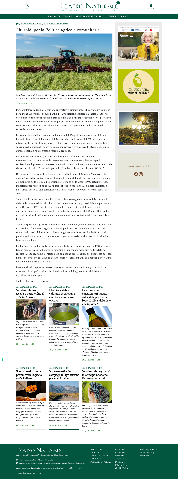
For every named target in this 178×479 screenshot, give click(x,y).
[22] (89, 6)
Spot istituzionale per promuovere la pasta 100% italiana (29, 374)
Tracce (67, 16)
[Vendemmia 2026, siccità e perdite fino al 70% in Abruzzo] (31, 309)
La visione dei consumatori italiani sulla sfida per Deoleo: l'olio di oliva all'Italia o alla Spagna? (96, 297)
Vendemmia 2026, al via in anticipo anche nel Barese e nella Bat (97, 374)
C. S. (33, 103)
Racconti (54, 16)
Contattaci (120, 452)
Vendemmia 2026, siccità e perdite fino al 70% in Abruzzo (30, 293)
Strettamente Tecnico (90, 16)
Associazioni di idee (56, 23)
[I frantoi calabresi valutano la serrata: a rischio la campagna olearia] (64, 314)
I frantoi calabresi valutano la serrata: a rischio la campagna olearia (62, 295)
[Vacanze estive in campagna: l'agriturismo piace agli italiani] (64, 391)
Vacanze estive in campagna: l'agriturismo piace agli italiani (64, 374)
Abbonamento (122, 458)
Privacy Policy (121, 465)
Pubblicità (120, 455)
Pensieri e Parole (118, 16)
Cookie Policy (121, 468)
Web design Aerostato (150, 449)
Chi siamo (120, 449)
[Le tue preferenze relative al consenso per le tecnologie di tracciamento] (2, 359)
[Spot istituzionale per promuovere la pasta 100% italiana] (31, 391)
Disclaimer (120, 461)
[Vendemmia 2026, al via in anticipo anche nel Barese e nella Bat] (97, 392)
